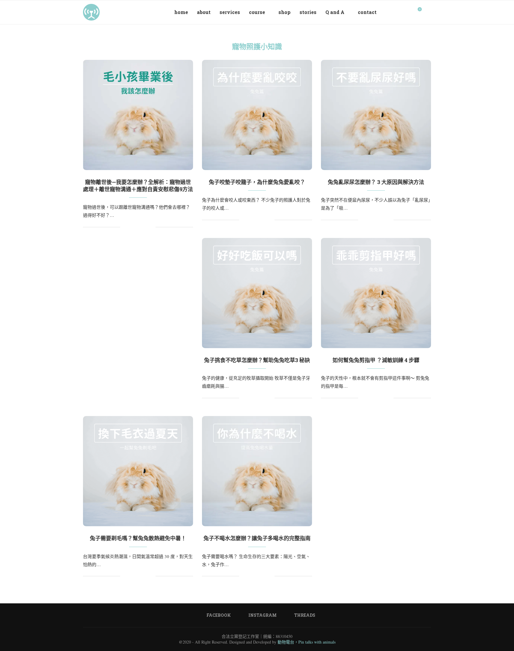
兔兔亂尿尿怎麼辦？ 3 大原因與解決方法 (376, 182)
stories (308, 12)
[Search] (428, 12)
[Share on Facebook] (132, 227)
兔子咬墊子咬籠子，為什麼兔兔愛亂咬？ (257, 182)
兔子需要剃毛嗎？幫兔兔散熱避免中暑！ (138, 538)
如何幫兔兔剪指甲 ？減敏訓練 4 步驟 (376, 360)
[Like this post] (124, 227)
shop (284, 12)
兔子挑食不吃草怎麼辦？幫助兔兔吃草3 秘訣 (257, 360)
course (257, 12)
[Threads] (408, 12)
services (230, 12)
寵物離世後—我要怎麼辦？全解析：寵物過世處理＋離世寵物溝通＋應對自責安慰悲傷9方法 (138, 185)
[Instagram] (402, 12)
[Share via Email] (151, 227)
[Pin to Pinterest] (138, 227)
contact (367, 12)
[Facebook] (396, 12)
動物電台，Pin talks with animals (307, 642)
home (181, 12)
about (204, 12)
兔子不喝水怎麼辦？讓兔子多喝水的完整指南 (257, 538)
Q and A (334, 12)
